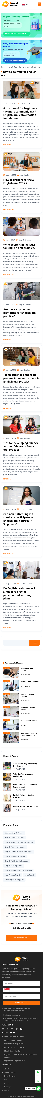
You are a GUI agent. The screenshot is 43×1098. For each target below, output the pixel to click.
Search (34, 643)
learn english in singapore (14, 880)
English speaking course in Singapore (18, 870)
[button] (39, 4)
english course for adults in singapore (18, 852)
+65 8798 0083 (21, 927)
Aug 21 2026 (20, 769)
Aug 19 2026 (20, 790)
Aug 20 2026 (20, 779)
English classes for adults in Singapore (19, 842)
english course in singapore (15, 856)
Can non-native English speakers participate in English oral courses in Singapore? (18, 519)
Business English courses (14, 833)
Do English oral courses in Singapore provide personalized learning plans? (19, 593)
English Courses (25, 240)
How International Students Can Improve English (26, 785)
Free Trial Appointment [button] (14, 60)
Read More (7, 145)
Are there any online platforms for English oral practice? (19, 313)
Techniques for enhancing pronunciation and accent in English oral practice (21, 378)
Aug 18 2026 (20, 800)
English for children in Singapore (16, 861)
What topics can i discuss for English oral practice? (19, 246)
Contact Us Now (21, 938)
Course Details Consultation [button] (16, 34)
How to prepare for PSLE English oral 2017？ (18, 181)
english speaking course (13, 866)
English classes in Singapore (15, 847)
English (27, 4)
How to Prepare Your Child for (25, 806)
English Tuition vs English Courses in (23, 796)
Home (3, 67)
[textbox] (9, 990)
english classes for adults (14, 838)
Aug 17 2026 (20, 810)
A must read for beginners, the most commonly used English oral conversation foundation (20, 113)
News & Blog (12, 67)
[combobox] (21, 990)
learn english (29, 875)
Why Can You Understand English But (23, 775)
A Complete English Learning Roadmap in (25, 764)
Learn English (26, 103)
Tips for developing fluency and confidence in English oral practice (20, 446)
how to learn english (12, 875)
